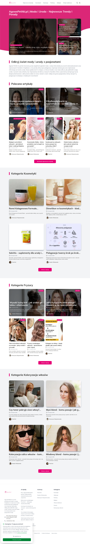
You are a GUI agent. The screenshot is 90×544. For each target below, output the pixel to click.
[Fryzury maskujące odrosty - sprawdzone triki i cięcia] (35, 329)
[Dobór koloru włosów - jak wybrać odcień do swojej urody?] (72, 128)
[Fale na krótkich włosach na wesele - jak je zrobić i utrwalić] (17, 329)
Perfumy (52, 3)
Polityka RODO (37, 533)
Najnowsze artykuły (28, 3)
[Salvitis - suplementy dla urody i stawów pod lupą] (26, 237)
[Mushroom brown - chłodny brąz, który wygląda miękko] (33, 37)
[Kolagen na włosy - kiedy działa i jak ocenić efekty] (54, 329)
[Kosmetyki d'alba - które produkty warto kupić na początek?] (35, 128)
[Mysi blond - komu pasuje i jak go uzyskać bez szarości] (63, 393)
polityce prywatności (22, 532)
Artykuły (23, 489)
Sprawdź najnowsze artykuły (45, 161)
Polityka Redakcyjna (46, 533)
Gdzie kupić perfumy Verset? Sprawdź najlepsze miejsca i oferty (27, 519)
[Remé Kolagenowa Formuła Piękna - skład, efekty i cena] (26, 192)
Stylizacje (45, 3)
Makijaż (59, 3)
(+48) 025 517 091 (10, 520)
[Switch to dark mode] (79, 3)
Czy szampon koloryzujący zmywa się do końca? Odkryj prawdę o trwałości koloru (27, 513)
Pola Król (51, 112)
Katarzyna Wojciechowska (18, 112)
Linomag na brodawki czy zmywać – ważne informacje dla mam (28, 508)
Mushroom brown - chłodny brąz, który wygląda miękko (32, 47)
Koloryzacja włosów (58, 508)
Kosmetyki (38, 3)
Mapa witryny (54, 533)
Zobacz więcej (45, 269)
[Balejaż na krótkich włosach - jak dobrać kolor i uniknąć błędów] (17, 128)
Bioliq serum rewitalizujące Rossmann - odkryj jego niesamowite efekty (27, 502)
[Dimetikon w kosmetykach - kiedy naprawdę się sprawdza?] (63, 192)
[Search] (77, 3)
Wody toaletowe (67, 3)
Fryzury (55, 505)
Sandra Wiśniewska (53, 217)
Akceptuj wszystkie (17, 539)
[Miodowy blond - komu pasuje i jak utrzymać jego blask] (63, 438)
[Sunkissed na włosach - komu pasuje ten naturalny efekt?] (54, 128)
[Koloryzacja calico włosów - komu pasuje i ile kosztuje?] (26, 438)
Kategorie (57, 489)
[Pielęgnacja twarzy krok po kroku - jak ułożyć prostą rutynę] (63, 237)
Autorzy (39, 489)
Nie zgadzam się (17, 536)
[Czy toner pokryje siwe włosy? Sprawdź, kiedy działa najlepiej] (26, 393)
